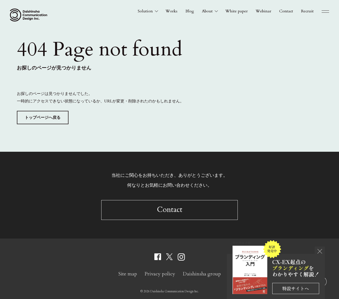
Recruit (307, 11)
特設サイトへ (295, 288)
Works (171, 11)
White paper (236, 11)
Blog (189, 11)
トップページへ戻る (43, 117)
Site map (127, 273)
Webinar (263, 11)
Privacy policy (159, 273)
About (207, 11)
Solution (145, 11)
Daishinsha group (202, 273)
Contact (286, 11)
